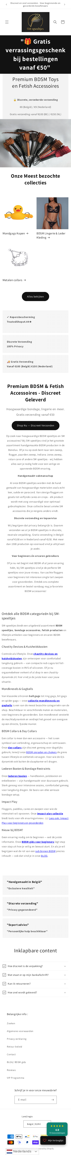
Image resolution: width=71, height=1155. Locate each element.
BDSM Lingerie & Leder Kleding (51, 235)
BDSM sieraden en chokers (41, 752)
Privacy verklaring (17, 1038)
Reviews (11, 1070)
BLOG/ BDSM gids (16, 1062)
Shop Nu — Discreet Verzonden (35, 425)
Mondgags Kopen (14, 233)
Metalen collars (12, 280)
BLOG (44, 855)
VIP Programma (15, 1077)
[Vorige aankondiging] (6, 4)
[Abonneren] (53, 1100)
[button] (7, 22)
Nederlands (22, 1151)
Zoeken (11, 1023)
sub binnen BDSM (45, 851)
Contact (11, 1054)
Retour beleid (14, 1046)
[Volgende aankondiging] (64, 4)
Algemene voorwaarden (20, 1031)
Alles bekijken (35, 296)
